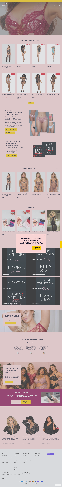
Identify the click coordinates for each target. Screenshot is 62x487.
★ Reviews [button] (60, 244)
